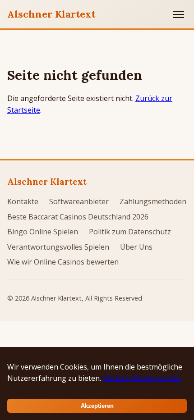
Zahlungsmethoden (153, 201)
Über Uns (136, 247)
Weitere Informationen (142, 378)
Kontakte (22, 201)
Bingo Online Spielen (42, 232)
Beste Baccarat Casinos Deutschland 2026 (77, 217)
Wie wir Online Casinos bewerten (63, 262)
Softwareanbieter (79, 201)
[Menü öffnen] (179, 14)
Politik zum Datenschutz (130, 232)
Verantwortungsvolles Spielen (58, 247)
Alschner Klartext (51, 14)
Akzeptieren (97, 405)
